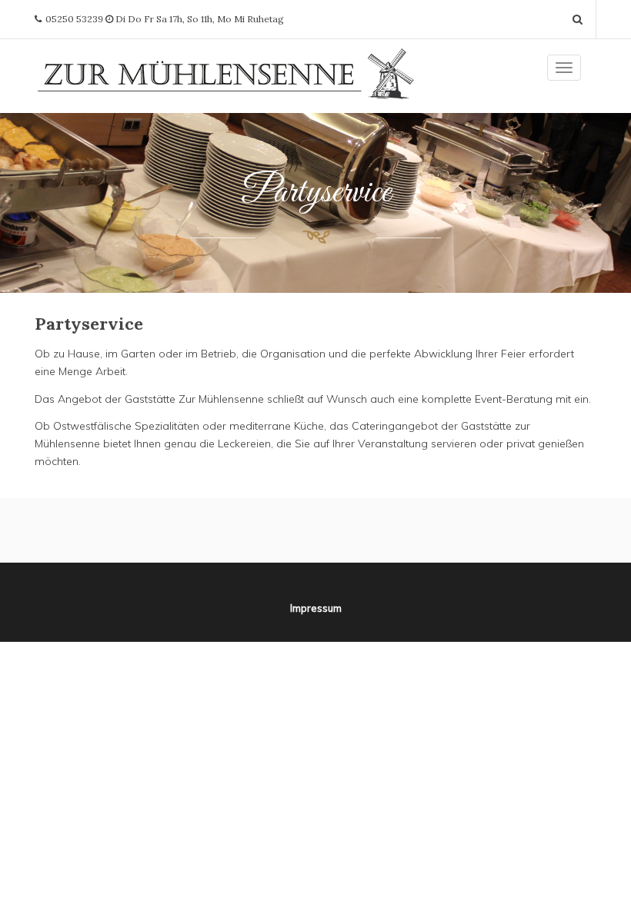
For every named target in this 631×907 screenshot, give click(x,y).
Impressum (316, 608)
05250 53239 (74, 19)
